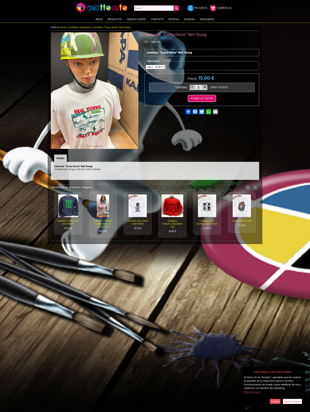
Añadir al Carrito (202, 98)
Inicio (99, 19)
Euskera (189, 19)
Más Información (252, 392)
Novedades (207, 19)
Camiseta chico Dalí (207, 221)
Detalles (60, 158)
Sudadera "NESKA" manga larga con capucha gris (68, 224)
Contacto (157, 19)
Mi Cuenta (201, 8)
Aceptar (275, 401)
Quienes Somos (136, 19)
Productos (115, 19)
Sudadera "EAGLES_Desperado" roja (137, 224)
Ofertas (173, 19)
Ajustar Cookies (292, 401)
